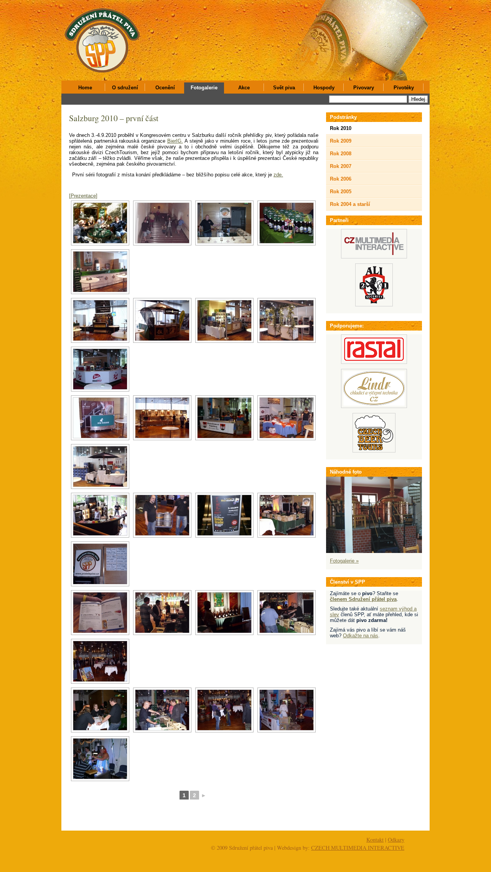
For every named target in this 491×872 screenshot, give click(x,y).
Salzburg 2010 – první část (113, 117)
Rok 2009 (340, 141)
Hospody (323, 87)
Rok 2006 (340, 179)
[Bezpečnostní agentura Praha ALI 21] (374, 305)
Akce (244, 87)
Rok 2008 (340, 153)
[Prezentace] (83, 196)
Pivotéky (404, 87)
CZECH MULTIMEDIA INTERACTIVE (357, 847)
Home (85, 87)
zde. (278, 175)
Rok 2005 (340, 191)
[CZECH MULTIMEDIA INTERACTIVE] (374, 257)
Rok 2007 (340, 166)
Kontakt (375, 839)
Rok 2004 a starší (350, 204)
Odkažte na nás (360, 635)
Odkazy (396, 839)
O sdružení (125, 87)
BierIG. (175, 141)
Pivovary (363, 87)
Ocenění (165, 87)
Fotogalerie (204, 87)
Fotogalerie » (344, 561)
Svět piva (284, 87)
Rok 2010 (340, 128)
